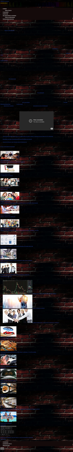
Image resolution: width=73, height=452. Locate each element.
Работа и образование (10, 17)
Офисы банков (8, 10)
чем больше (55, 48)
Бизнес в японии (4, 394)
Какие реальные (4, 60)
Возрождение (20, 104)
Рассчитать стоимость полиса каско (8, 366)
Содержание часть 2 (7, 443)
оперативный (7, 146)
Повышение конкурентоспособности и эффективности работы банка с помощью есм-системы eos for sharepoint (28, 136)
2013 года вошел (26, 102)
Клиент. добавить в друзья (39, 308)
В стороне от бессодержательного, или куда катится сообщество (14, 274)
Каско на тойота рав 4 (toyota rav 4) (8, 380)
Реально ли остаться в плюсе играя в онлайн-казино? (44, 293)
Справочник (5, 13)
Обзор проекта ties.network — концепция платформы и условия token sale (16, 246)
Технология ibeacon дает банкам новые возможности (15, 142)
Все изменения (40, 92)
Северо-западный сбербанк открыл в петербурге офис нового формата (16, 260)
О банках (5, 8)
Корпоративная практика (8, 19)
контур (1, 146)
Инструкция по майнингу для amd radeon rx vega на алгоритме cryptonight (16, 437)
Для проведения (12, 79)
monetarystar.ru (3, 3)
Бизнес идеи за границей (6, 423)
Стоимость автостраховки (6, 338)
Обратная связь (6, 445)
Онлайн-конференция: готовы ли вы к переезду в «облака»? (46, 322)
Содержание (5, 442)
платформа (12, 146)
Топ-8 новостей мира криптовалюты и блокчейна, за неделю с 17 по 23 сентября (18, 352)
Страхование (5, 12)
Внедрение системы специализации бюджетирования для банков (17, 139)
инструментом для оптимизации (40, 105)
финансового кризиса (9, 105)
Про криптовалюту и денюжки (9, 15)
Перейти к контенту (4, 1)
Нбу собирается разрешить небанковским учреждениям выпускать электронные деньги (20, 409)
